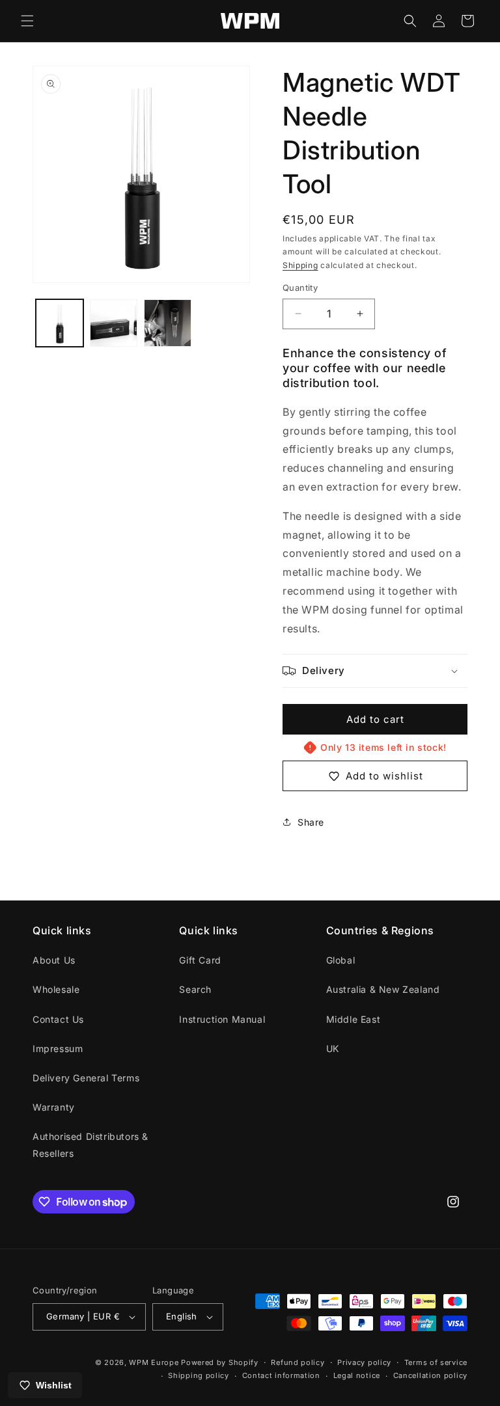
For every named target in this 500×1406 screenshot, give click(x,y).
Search (195, 989)
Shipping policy (198, 1375)
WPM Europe (153, 1362)
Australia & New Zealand (383, 989)
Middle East (353, 1019)
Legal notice (356, 1375)
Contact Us (58, 1019)
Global (340, 960)
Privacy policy (364, 1362)
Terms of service (435, 1362)
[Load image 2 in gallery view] (113, 323)
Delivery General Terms (86, 1077)
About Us (54, 960)
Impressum (58, 1048)
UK (332, 1048)
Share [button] (311, 822)
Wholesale (56, 989)
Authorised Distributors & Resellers (90, 1144)
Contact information (281, 1375)
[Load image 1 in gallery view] (59, 323)
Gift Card (200, 960)
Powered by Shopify (219, 1362)
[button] (27, 21)
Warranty (54, 1107)
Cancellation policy (430, 1375)
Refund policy (297, 1362)
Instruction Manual (222, 1019)
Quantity (300, 287)
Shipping (300, 265)
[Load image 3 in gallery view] (167, 323)
